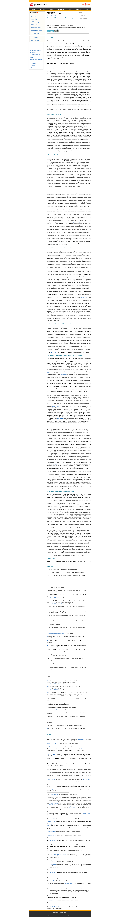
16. (47, 631)
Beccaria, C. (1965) (52, 754)
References (32, 65)
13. (47, 620)
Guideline (32, 21)
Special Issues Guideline (35, 40)
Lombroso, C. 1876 (68, 883)
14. (47, 622)
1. (47, 569)
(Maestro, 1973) (83, 297)
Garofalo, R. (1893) (52, 872)
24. (47, 667)
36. (47, 725)
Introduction (32, 48)
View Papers (33, 16)
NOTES (31, 67)
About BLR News (34, 32)
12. (47, 615)
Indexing (32, 14)
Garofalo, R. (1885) (52, 840)
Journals (42, 9)
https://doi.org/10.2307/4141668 (53, 597)
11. (47, 611)
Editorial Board (33, 19)
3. (47, 575)
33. (47, 712)
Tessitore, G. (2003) (52, 835)
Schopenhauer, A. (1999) (52, 746)
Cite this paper (33, 63)
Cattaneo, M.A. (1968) (86, 748)
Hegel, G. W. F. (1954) (51, 743)
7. (47, 590)
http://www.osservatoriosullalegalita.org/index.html (56, 633)
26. (47, 674)
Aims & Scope (33, 18)
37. (47, 728)
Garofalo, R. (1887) (52, 877)
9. (47, 600)
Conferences (60, 9)
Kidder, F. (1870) (51, 767)
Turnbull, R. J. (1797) (52, 811)
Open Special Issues (34, 37)
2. (47, 572)
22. (47, 658)
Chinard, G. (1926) (53, 804)
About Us (78, 9)
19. (47, 645)
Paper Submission (34, 24)
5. (47, 582)
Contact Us (65, 912)
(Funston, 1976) (76, 222)
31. (47, 703)
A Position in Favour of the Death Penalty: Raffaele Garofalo (35, 56)
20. (47, 649)
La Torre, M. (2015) (52, 824)
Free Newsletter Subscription (36, 27)
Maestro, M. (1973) (86, 767)
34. (47, 716)
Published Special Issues (35, 38)
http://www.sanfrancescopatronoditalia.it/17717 (56, 709)
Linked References (82, 18)
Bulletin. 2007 (56, 837)
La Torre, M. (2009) (52, 818)
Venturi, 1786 (73, 759)
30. (47, 698)
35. (47, 720)
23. (47, 663)
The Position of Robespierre (35, 50)
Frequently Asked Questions (36, 33)
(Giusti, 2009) (58, 551)
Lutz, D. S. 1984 (72, 807)
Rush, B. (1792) (52, 789)
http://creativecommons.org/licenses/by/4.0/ (55, 29)
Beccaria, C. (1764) (52, 831)
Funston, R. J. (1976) (86, 779)
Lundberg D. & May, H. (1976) (73, 806)
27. (47, 680)
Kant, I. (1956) (81, 739)
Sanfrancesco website (53, 794)
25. (47, 671)
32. (47, 707)
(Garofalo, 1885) (63, 374)
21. (47, 654)
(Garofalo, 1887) (61, 442)
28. (47, 686)
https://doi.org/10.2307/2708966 (53, 689)
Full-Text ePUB (81, 17)
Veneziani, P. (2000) (51, 884)
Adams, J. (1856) (51, 779)
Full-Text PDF (81, 13)
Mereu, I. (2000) (51, 902)
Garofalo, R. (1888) (52, 880)
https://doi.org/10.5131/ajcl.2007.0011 (54, 603)
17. (47, 636)
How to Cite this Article (83, 20)
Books (51, 9)
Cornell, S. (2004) (54, 803)
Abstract (80, 12)
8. (47, 594)
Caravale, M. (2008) (52, 900)
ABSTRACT (32, 45)
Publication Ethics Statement (36, 30)
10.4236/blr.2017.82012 (51, 15)
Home (33, 9)
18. (47, 640)
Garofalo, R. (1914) (52, 869)
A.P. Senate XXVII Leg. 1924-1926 (59, 854)
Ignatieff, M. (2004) (52, 821)
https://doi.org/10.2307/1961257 (53, 683)
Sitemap (61, 912)
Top (30, 44)
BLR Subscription (34, 25)
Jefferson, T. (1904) (87, 813)
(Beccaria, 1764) (53, 352)
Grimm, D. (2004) (64, 827)
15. (47, 627)
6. (47, 585)
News (69, 9)
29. (47, 692)
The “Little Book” (33, 52)
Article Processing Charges (36, 22)
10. (47, 606)
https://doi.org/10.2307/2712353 (53, 677)
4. (47, 579)
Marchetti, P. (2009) (52, 864)
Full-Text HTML (81, 15)
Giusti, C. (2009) (55, 906)
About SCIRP (57, 912)
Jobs (87, 9)
